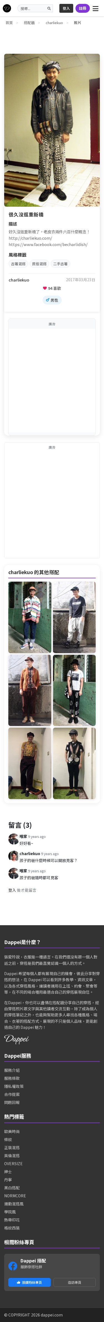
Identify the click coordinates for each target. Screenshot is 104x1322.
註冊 (82, 8)
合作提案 (12, 1094)
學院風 (10, 1211)
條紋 (8, 1139)
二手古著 (60, 263)
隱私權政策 (14, 1086)
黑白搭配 (12, 1187)
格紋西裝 (12, 1228)
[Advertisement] (52, 381)
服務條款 (12, 1078)
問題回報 (12, 1102)
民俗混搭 (39, 263)
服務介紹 (12, 1070)
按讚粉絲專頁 (32, 1282)
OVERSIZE (13, 1163)
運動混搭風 (14, 1203)
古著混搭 (18, 263)
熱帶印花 (12, 1220)
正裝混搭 (12, 1147)
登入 (66, 8)
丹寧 (8, 1179)
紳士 (8, 1171)
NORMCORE (15, 1195)
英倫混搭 (12, 1155)
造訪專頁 (74, 1282)
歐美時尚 (12, 1131)
